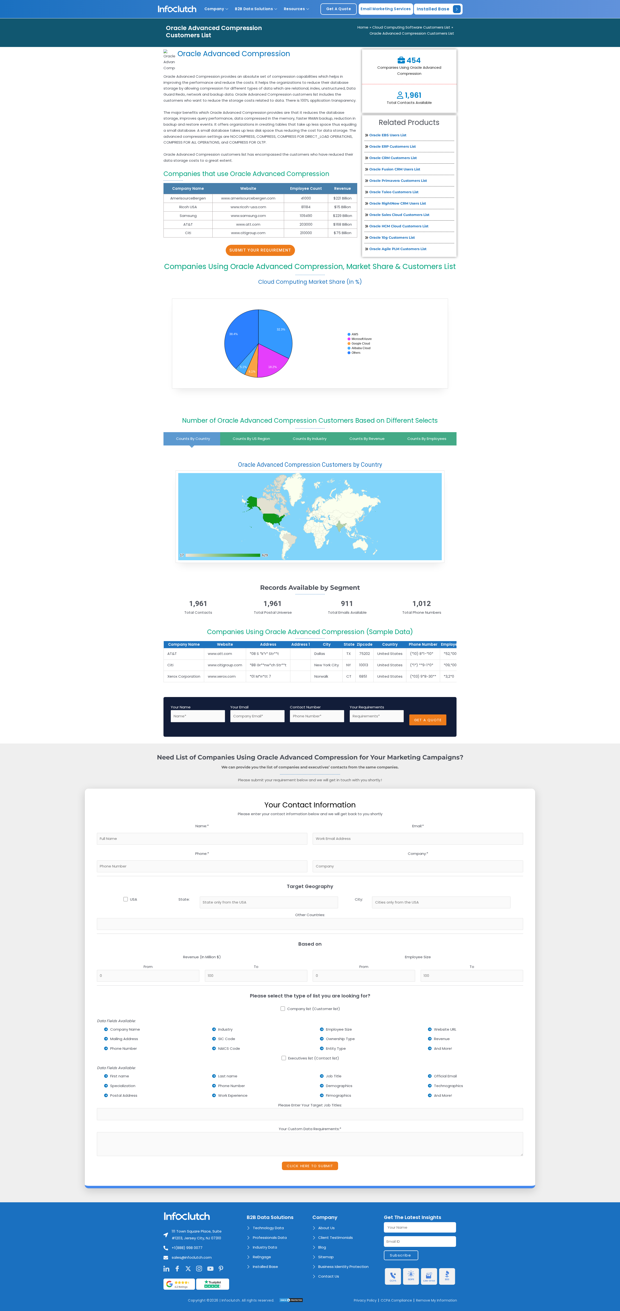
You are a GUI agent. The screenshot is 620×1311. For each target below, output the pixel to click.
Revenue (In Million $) (202, 956)
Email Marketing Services (386, 8)
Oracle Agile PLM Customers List (397, 249)
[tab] (191, 438)
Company (214, 8)
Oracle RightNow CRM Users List (397, 203)
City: (359, 899)
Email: (418, 825)
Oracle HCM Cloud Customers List (398, 226)
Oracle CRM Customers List (393, 158)
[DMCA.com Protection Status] (291, 1299)
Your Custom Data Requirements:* (310, 1128)
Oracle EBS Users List (387, 135)
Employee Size (418, 956)
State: (184, 899)
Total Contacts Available (409, 102)
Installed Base (433, 9)
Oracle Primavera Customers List (398, 180)
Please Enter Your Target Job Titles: (310, 1105)
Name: (202, 825)
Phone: (202, 853)
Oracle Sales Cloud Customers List (399, 215)
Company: (418, 853)
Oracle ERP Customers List (392, 146)
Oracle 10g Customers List (392, 237)
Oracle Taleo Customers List (393, 192)
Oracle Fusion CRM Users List (394, 169)
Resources (294, 8)
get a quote (338, 8)
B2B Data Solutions (254, 8)
